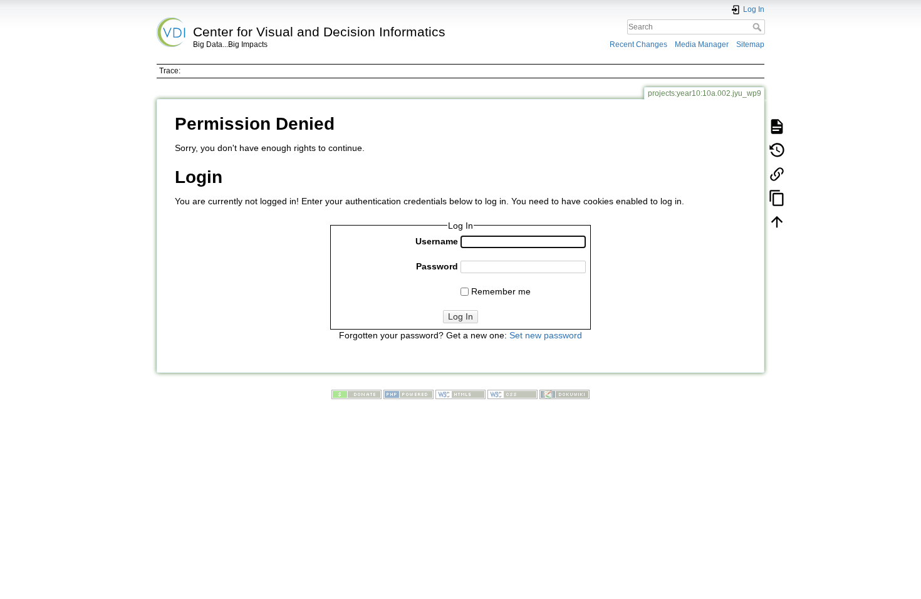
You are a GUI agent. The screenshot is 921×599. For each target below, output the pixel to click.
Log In (460, 316)
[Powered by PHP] (408, 394)
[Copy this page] (776, 197)
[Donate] (356, 394)
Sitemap (750, 44)
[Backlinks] (776, 173)
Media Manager (702, 44)
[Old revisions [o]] (776, 150)
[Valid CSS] (512, 394)
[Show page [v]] (776, 126)
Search (758, 27)
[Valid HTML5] (460, 394)
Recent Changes (638, 44)
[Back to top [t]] (776, 221)
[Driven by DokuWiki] (564, 394)
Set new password (545, 335)
